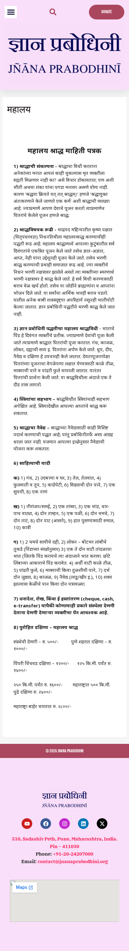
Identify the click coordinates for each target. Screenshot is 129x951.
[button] (11, 12)
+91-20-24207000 (73, 854)
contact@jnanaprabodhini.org (73, 861)
